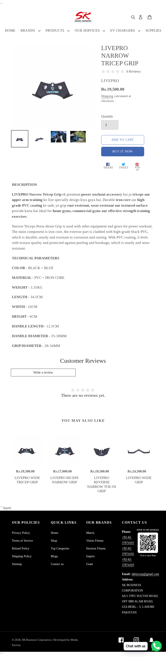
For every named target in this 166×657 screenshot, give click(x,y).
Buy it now (122, 151)
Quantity (107, 116)
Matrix (90, 532)
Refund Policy (20, 548)
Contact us (57, 564)
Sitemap (17, 564)
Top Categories (60, 548)
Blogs (54, 556)
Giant (89, 564)
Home (54, 532)
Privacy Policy (21, 532)
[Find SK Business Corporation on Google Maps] (148, 543)
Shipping (107, 96)
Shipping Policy (22, 556)
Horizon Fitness (95, 548)
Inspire (90, 556)
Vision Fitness (94, 540)
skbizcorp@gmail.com (145, 574)
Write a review (43, 372)
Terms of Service (22, 540)
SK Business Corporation (37, 639)
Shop (54, 540)
